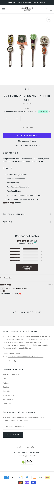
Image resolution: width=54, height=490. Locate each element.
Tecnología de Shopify (27, 456)
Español (31, 447)
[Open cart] (51, 9)
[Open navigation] (3, 9)
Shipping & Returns (14, 214)
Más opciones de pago (27, 141)
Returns (6, 383)
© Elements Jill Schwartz (27, 452)
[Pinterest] (15, 360)
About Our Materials (11, 375)
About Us (6, 391)
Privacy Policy (8, 395)
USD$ (18, 447)
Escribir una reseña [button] (27, 268)
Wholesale (7, 404)
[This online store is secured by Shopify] (27, 461)
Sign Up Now (13, 435)
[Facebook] (4, 360)
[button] (8, 203)
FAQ (5, 379)
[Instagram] (9, 360)
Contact (6, 387)
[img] (5, 285)
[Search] (46, 9)
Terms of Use (8, 399)
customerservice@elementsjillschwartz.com (25, 356)
